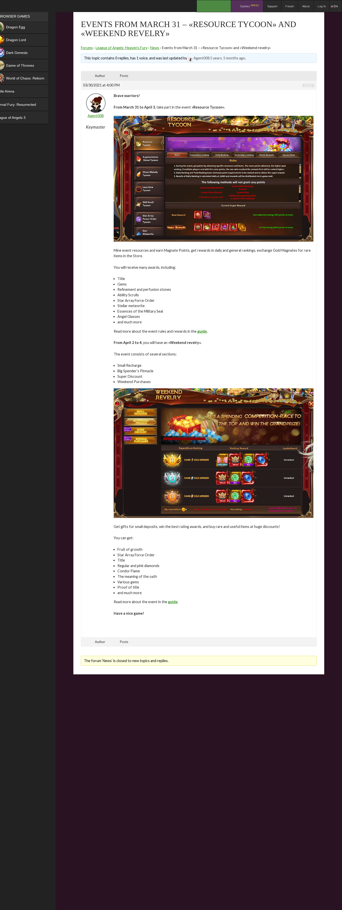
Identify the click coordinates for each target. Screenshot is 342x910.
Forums (87, 48)
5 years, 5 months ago (227, 58)
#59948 (308, 85)
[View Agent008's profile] (190, 58)
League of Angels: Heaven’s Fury (121, 48)
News (154, 48)
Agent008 (202, 58)
